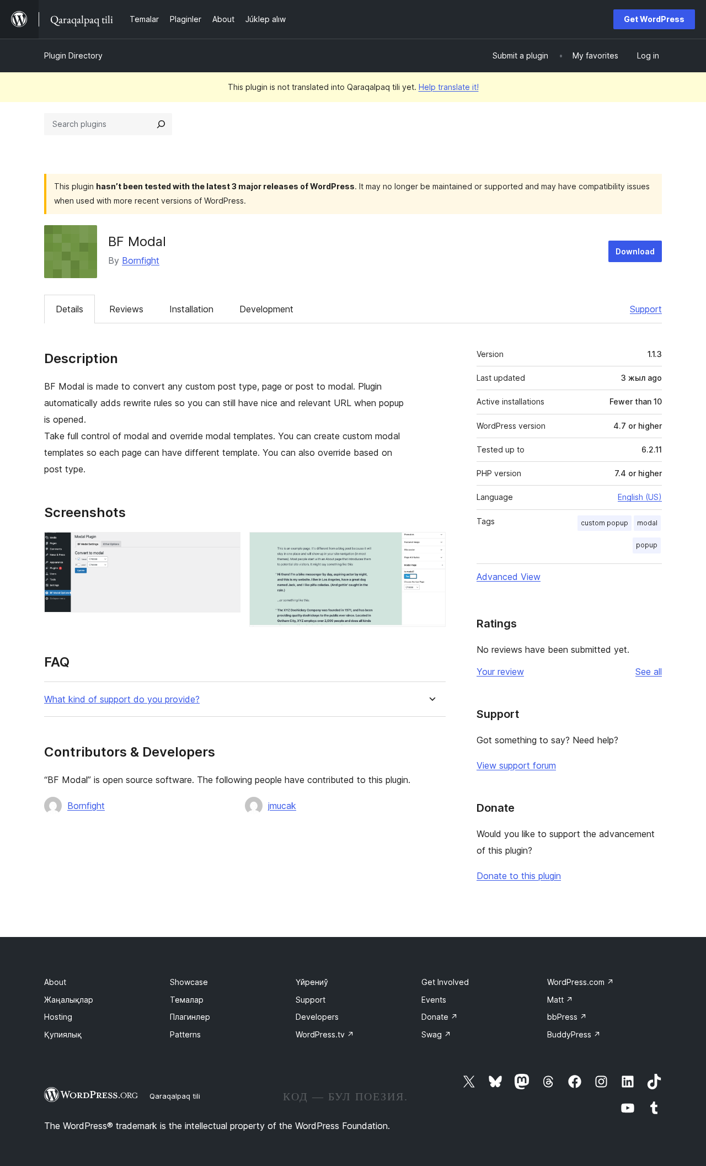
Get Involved (445, 982)
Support (646, 309)
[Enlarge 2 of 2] (430, 546)
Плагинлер (190, 1016)
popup (646, 545)
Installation (191, 309)
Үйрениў (312, 982)
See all (648, 671)
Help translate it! (449, 87)
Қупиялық (63, 1034)
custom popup (604, 523)
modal (647, 523)
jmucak (282, 805)
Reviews (126, 309)
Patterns (185, 1034)
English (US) (640, 497)
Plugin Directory (73, 55)
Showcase (189, 982)
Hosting (58, 1016)
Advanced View (509, 576)
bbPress (567, 1016)
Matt (560, 999)
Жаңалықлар (68, 999)
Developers (317, 1016)
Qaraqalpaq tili (174, 1096)
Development (266, 309)
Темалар (187, 999)
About (55, 982)
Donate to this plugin (519, 875)
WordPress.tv (325, 1034)
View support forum (516, 765)
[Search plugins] (161, 124)
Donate (439, 1016)
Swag (436, 1034)
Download (635, 251)
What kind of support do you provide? (122, 699)
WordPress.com (580, 982)
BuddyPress (574, 1034)
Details (69, 309)
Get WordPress (654, 19)
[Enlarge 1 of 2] (225, 546)
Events (433, 999)
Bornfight (140, 260)
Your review (500, 671)
